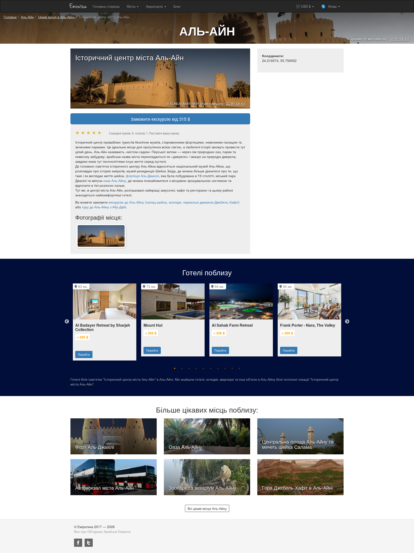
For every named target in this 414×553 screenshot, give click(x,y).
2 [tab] (181, 368)
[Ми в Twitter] (89, 543)
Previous (66, 321)
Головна (10, 16)
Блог (177, 6)
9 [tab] (232, 368)
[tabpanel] (104, 320)
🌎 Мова (329, 6)
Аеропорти (155, 6)
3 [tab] (189, 368)
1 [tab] (174, 368)
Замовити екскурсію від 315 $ (160, 119)
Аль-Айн (27, 16)
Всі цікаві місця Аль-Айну (207, 508)
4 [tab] (196, 368)
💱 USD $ (304, 6)
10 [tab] (239, 368)
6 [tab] (210, 368)
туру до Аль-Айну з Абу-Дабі (104, 206)
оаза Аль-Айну (114, 180)
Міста (131, 6)
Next (347, 321)
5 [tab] (203, 368)
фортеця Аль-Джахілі (142, 175)
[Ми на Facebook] (78, 543)
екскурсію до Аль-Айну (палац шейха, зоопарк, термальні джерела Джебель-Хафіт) (174, 202)
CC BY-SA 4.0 (235, 103)
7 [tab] (217, 368)
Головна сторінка (106, 6)
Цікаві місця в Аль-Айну (56, 16)
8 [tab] (225, 368)
